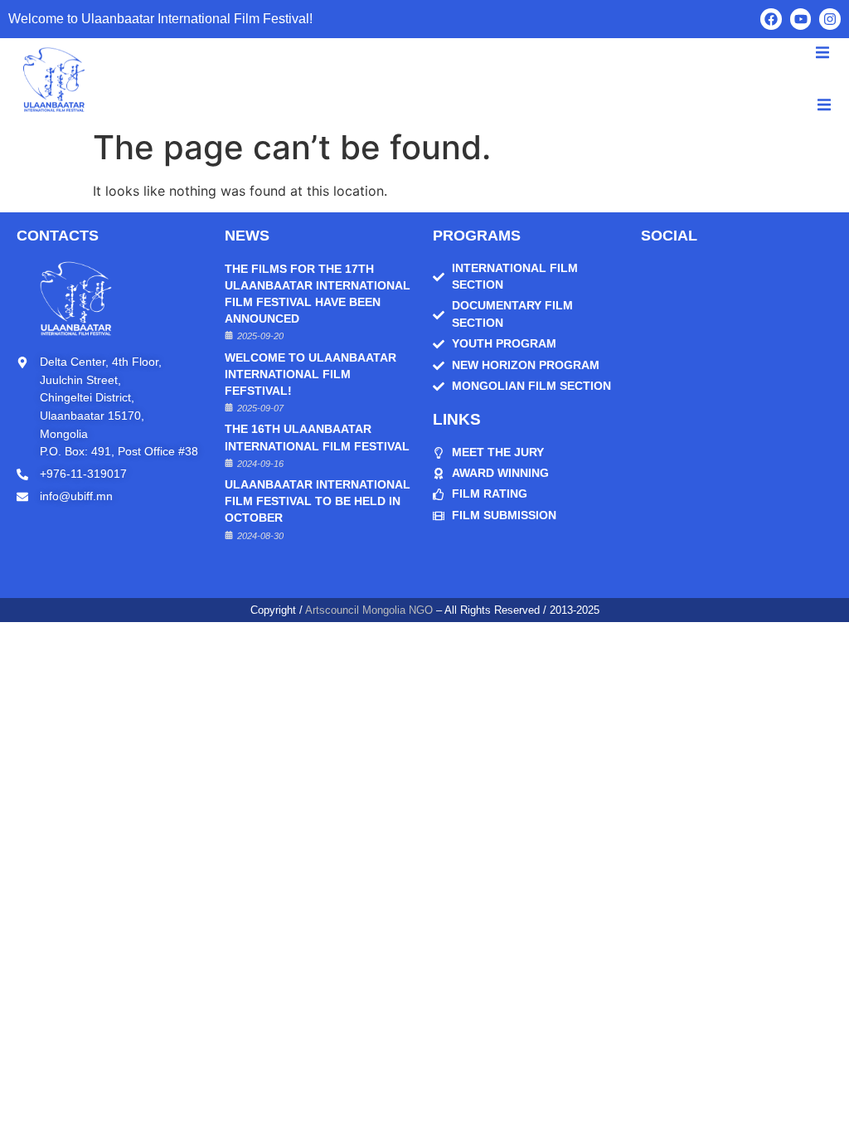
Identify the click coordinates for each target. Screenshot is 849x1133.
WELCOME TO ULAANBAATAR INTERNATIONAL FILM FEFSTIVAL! (310, 374)
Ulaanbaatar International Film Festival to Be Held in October (317, 501)
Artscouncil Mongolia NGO (369, 610)
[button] (824, 105)
